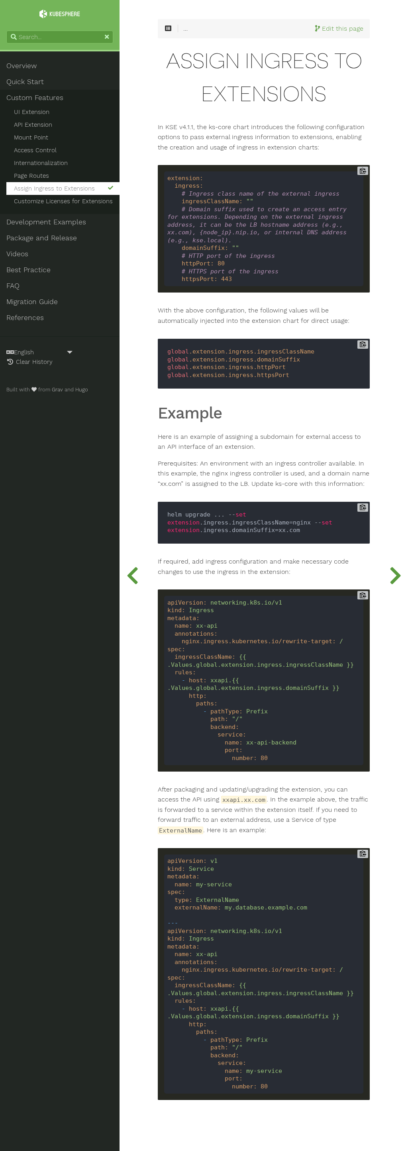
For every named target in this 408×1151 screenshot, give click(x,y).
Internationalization (41, 163)
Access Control (35, 150)
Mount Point (31, 137)
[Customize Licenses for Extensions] (395, 575)
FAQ (13, 286)
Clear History (33, 361)
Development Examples (46, 222)
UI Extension (31, 112)
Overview (21, 66)
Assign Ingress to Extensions (54, 188)
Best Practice (28, 270)
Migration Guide (32, 302)
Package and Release (41, 238)
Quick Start (25, 82)
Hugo (81, 390)
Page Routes (31, 175)
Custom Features (34, 98)
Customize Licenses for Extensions (63, 201)
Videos (17, 254)
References (25, 318)
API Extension (33, 124)
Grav (57, 390)
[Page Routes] (132, 575)
